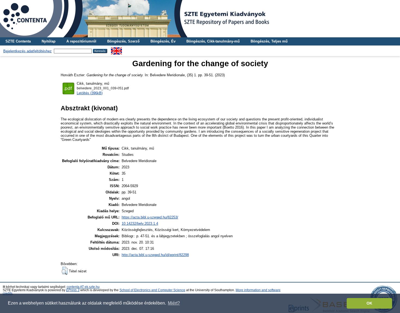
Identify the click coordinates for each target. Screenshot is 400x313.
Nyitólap (49, 41)
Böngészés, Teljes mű (269, 41)
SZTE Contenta (18, 41)
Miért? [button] (174, 303)
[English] (116, 49)
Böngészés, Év (163, 41)
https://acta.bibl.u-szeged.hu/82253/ (150, 217)
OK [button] (369, 303)
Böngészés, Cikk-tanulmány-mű (213, 41)
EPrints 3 (72, 290)
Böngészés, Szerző (123, 41)
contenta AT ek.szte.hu (83, 286)
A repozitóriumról (81, 41)
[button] (64, 271)
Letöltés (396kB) (90, 93)
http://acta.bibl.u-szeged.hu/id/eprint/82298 (155, 255)
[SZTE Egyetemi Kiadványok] (200, 18)
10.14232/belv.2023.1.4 (140, 223)
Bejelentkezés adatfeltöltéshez (27, 51)
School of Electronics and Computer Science (152, 290)
